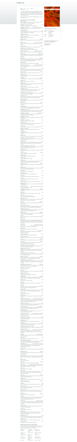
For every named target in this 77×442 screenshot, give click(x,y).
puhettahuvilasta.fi (47, 44)
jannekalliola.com (52, 41)
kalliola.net (48, 41)
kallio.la (45, 41)
